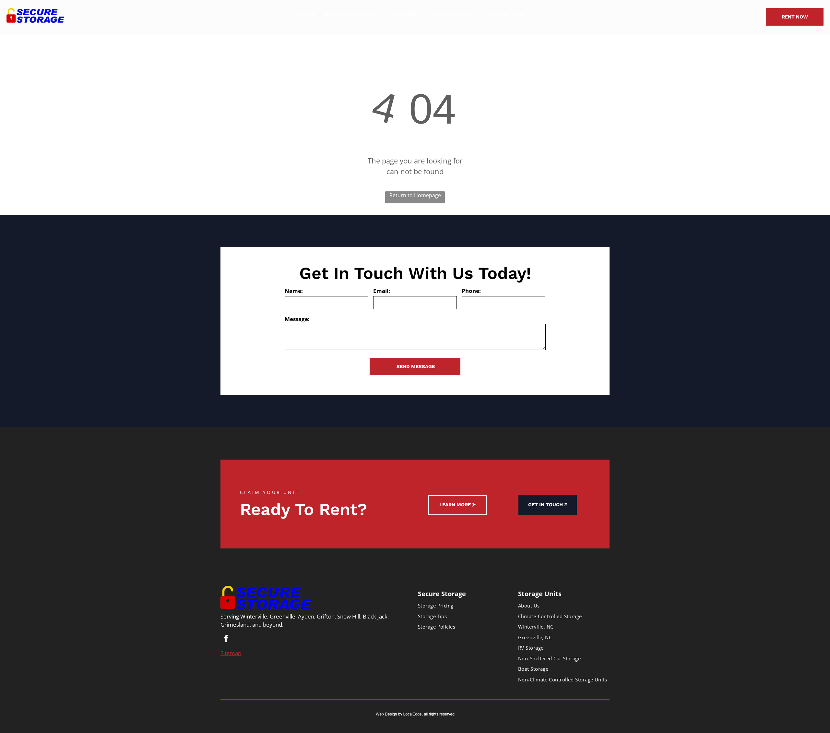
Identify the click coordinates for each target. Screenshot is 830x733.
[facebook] (226, 639)
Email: (381, 290)
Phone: (471, 290)
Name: (294, 290)
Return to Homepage (415, 195)
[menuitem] (306, 14)
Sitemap (230, 653)
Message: (297, 319)
